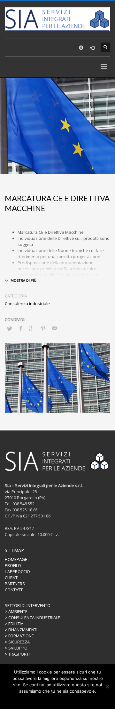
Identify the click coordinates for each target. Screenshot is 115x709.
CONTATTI (14, 590)
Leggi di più (61, 699)
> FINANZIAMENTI (21, 630)
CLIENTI (12, 577)
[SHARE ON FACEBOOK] (21, 328)
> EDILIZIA (14, 623)
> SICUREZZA (17, 642)
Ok (44, 699)
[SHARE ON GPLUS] (32, 328)
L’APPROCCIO (17, 571)
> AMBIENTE (16, 611)
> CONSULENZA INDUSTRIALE (32, 617)
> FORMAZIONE (19, 636)
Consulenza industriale (27, 303)
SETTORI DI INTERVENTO (27, 605)
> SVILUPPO (16, 648)
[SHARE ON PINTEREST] (43, 328)
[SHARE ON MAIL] (54, 328)
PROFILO (13, 565)
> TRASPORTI (17, 654)
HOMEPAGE (16, 559)
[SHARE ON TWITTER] (9, 328)
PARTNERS (15, 584)
